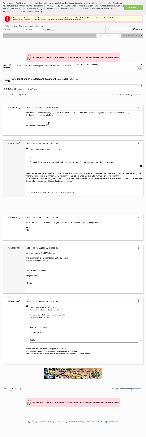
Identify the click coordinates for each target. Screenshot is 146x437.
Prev (15, 95)
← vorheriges (114, 95)
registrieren (38, 26)
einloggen (26, 26)
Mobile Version (112, 422)
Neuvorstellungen (35, 66)
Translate (139, 36)
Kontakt (101, 422)
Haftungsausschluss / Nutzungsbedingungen (47, 422)
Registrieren (31, 260)
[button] (32, 11)
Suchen (138, 29)
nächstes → (138, 95)
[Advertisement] (73, 44)
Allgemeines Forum (20, 66)
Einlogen (45, 260)
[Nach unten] (138, 107)
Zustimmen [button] (133, 8)
